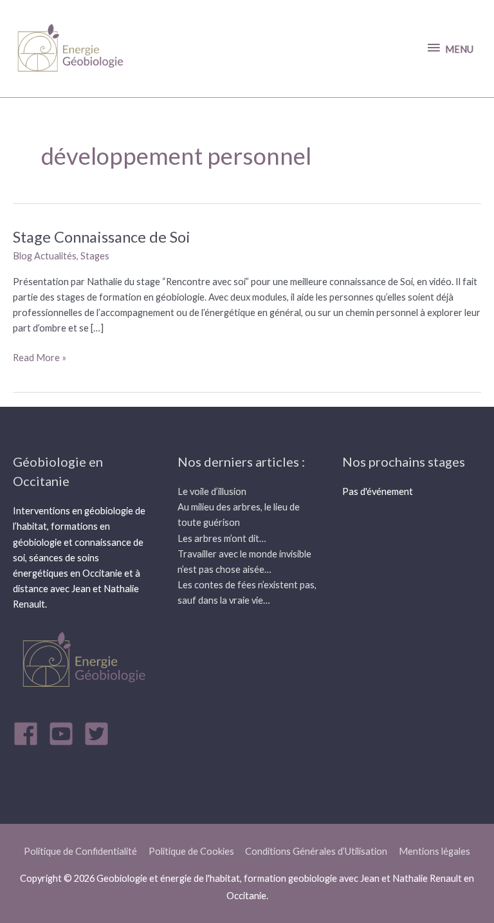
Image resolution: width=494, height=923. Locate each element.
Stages (94, 255)
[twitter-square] (100, 734)
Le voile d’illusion (212, 491)
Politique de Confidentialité (80, 851)
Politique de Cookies (191, 851)
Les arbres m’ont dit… (222, 538)
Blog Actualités (45, 255)
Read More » (39, 356)
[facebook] (29, 734)
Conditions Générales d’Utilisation (316, 851)
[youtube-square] (65, 734)
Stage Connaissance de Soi (101, 237)
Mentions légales (434, 851)
